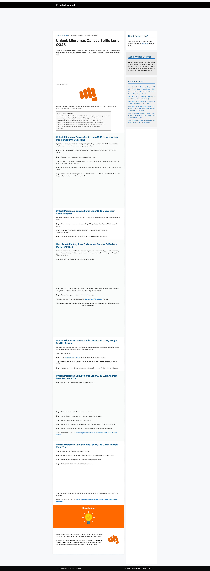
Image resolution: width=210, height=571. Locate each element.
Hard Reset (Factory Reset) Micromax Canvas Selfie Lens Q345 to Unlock (80, 120)
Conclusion (60, 128)
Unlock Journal (67, 5)
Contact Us (151, 568)
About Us (127, 568)
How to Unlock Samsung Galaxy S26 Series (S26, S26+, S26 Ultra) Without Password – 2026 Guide (141, 108)
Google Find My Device (72, 357)
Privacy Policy (136, 568)
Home (58, 35)
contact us (145, 43)
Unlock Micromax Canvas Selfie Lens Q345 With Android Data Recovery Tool (81, 124)
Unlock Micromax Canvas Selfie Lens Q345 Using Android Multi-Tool (78, 126)
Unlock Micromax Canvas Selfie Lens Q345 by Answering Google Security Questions (83, 116)
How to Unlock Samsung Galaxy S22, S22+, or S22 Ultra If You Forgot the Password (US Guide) (141, 115)
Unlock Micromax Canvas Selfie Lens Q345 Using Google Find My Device (80, 122)
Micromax (65, 35)
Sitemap (143, 568)
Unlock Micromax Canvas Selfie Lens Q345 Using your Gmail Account (78, 118)
